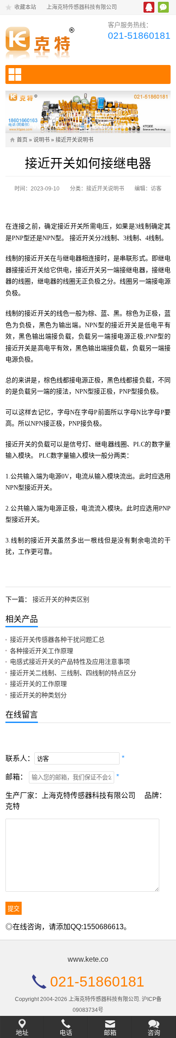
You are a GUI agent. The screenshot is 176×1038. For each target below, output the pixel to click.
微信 (163, 7)
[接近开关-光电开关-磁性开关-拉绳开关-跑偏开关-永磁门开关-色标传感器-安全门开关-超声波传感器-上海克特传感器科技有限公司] (43, 41)
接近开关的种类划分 (38, 695)
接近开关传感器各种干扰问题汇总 (57, 639)
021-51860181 (139, 35)
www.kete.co (88, 959)
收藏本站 (25, 7)
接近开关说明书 (74, 140)
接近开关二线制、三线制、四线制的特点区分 (73, 673)
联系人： (19, 758)
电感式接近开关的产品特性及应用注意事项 (70, 661)
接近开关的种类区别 (60, 599)
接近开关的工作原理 (38, 683)
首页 (22, 140)
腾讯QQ (149, 7)
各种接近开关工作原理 (41, 650)
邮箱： (16, 777)
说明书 (41, 140)
